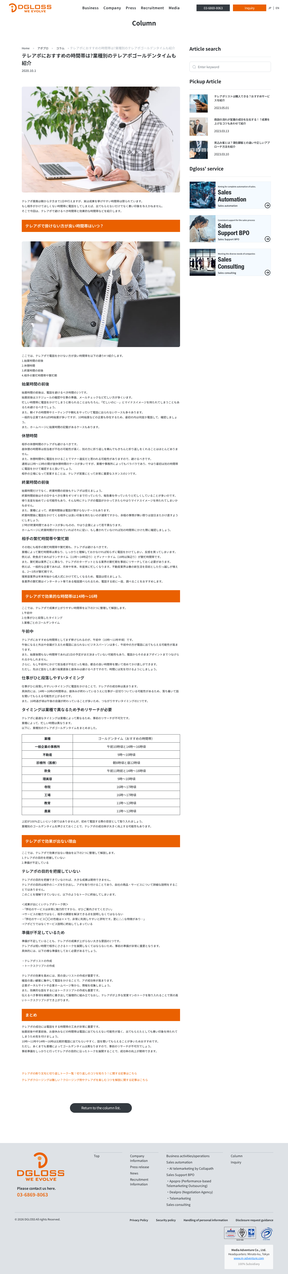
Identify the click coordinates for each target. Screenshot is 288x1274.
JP (269, 8)
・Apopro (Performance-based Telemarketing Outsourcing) (188, 1183)
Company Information (139, 1158)
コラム (60, 48)
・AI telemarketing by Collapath (190, 1168)
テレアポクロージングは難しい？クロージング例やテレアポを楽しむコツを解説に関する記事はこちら (85, 1080)
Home (26, 48)
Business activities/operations (187, 1155)
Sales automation (179, 1162)
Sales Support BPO (180, 1174)
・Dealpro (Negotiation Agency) (189, 1192)
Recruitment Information (139, 1181)
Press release (139, 1166)
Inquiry (249, 7)
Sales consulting (178, 1204)
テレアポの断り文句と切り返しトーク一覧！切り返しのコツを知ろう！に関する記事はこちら (79, 1073)
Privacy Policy (139, 1220)
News (134, 1173)
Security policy (166, 1220)
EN (277, 8)
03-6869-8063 (213, 7)
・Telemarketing (178, 1198)
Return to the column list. (100, 1107)
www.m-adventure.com (249, 1258)
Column (237, 1155)
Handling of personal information (206, 1220)
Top (97, 1155)
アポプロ (42, 48)
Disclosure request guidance (254, 1220)
